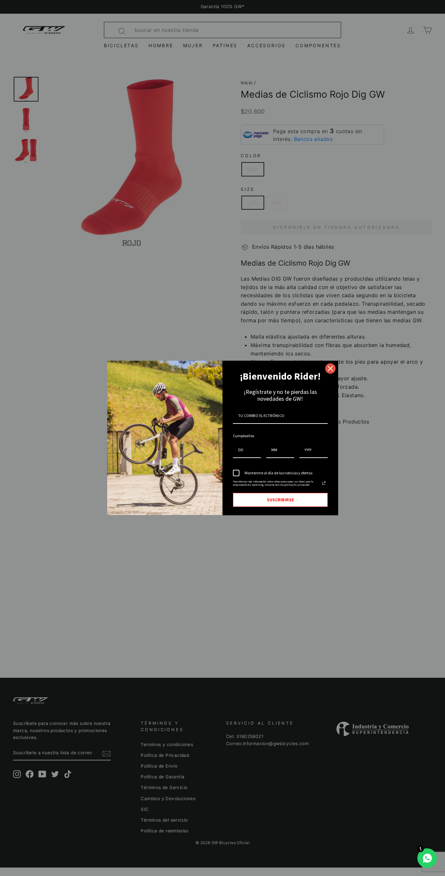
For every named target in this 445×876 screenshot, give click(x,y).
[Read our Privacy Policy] (324, 483)
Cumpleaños (243, 435)
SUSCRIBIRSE (280, 500)
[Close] (330, 368)
